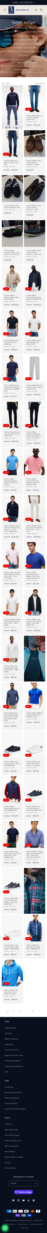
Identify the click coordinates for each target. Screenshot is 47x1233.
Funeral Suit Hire (11, 1050)
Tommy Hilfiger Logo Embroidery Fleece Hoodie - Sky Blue (11, 992)
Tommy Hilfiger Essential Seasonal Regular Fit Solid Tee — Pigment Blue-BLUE (33, 575)
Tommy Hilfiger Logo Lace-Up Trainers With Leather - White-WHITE (11, 947)
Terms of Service (11, 1103)
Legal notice (24, 1228)
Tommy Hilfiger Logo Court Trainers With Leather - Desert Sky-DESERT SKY (11, 901)
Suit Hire (8, 1033)
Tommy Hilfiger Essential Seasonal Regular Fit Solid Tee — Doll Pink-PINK (33, 481)
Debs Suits (9, 1044)
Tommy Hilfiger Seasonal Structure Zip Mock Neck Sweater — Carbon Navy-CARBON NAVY (12, 528)
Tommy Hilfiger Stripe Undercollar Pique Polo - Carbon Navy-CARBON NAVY (12, 388)
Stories (7, 1162)
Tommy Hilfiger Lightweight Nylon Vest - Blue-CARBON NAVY (12, 808)
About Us (8, 1124)
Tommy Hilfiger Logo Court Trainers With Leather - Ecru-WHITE (33, 763)
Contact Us (9, 1087)
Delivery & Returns (12, 1098)
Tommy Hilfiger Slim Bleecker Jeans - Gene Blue (11, 162)
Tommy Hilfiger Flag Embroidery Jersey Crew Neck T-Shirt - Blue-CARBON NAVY (12, 854)
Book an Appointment (13, 1092)
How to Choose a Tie (13, 1140)
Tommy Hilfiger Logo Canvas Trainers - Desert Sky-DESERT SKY (12, 763)
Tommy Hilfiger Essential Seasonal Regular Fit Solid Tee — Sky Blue (11, 481)
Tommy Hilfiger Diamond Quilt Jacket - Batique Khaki (11, 297)
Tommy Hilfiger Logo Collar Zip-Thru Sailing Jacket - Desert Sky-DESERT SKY (33, 622)
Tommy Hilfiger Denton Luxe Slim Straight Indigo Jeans (34, 117)
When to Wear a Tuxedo (14, 1157)
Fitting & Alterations (13, 1061)
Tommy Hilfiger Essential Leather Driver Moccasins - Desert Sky (12, 252)
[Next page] (39, 1011)
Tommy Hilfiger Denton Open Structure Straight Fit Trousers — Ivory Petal (34, 528)
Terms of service (22, 1224)
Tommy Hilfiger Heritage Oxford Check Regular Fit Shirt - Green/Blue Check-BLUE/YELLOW (34, 854)
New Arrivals (23, 62)
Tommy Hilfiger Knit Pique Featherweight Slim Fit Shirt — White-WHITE (11, 669)
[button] (4, 10)
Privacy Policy (10, 1168)
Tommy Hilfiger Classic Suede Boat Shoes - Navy (12, 206)
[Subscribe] (35, 1183)
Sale (6, 1072)
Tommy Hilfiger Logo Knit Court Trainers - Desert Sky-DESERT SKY (34, 808)
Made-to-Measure (11, 1039)
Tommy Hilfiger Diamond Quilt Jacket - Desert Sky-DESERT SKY (34, 297)
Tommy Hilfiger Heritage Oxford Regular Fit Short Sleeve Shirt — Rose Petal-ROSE (12, 575)
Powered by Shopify (25, 1220)
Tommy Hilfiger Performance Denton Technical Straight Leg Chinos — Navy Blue (33, 435)
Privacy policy (10, 1224)
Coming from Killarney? (14, 1066)
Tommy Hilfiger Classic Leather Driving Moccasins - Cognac (33, 162)
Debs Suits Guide (11, 1130)
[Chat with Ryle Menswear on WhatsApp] (5, 1228)
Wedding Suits (10, 1028)
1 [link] (7, 1011)
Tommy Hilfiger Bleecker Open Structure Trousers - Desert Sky (12, 434)
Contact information (36, 1224)
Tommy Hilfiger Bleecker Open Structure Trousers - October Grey (34, 387)
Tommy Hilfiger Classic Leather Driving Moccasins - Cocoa (33, 207)
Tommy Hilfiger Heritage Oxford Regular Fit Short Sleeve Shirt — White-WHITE (12, 622)
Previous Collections (23, 69)
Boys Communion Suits (14, 1055)
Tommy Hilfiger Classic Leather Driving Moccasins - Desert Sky (33, 252)
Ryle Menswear (14, 1220)
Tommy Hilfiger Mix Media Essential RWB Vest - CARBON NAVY (33, 947)
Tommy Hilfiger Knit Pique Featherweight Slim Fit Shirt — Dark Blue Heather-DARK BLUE (11, 716)
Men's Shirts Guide (12, 1135)
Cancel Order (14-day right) (15, 1109)
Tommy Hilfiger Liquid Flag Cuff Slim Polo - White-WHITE (33, 342)
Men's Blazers (10, 1151)
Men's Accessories (12, 1146)
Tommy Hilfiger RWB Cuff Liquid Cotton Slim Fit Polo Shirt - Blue (34, 715)
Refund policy (38, 1220)
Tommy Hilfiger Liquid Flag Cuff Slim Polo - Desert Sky (11, 342)
